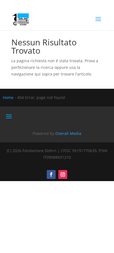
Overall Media (68, 133)
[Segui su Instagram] (62, 174)
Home (8, 97)
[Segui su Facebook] (51, 174)
